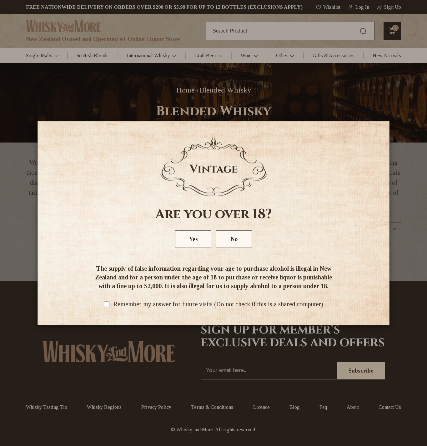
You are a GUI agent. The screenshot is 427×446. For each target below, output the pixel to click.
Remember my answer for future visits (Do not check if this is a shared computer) (218, 304)
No (234, 239)
